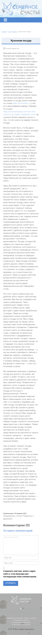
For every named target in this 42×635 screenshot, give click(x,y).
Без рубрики (13, 32)
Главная (4, 32)
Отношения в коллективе (21, 624)
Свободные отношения (14, 618)
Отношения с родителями (21, 622)
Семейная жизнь (30, 618)
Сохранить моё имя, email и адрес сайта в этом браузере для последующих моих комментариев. (20, 574)
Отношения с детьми (21, 620)
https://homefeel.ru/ (21, 103)
